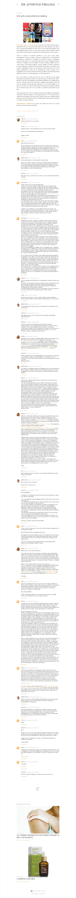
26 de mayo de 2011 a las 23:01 (32, 727)
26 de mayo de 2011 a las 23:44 (31, 761)
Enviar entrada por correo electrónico (30, 111)
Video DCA (23, 766)
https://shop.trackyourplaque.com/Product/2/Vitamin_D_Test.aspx (38, 428)
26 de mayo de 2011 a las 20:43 (32, 707)
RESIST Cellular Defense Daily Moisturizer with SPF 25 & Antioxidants (39, 686)
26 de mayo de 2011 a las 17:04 (31, 526)
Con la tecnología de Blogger (39, 890)
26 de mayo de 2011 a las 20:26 (34, 696)
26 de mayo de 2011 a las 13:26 (32, 353)
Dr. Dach (29, 345)
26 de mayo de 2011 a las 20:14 (31, 601)
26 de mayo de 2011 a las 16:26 (34, 480)
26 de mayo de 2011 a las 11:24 (34, 304)
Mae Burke (42, 893)
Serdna (23, 336)
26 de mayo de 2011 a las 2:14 (34, 218)
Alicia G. (23, 378)
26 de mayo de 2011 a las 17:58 (31, 548)
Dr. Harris (23, 345)
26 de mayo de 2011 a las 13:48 (34, 366)
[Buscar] (58, 4)
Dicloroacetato (25, 756)
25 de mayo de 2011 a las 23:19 (34, 157)
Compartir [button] (19, 111)
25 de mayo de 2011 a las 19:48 (31, 126)
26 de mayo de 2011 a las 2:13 (34, 182)
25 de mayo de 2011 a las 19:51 (31, 140)
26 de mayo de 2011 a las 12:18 (32, 322)
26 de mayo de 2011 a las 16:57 (32, 490)
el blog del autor (52, 572)
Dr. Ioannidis (51, 346)
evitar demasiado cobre (51, 573)
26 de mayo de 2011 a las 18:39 (31, 581)
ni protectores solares (41, 420)
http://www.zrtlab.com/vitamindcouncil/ (31, 426)
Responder (24, 123)
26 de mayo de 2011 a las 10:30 (32, 278)
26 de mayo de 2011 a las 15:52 (29, 471)
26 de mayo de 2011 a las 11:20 (31, 295)
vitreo (22, 140)
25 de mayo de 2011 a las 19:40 (32, 118)
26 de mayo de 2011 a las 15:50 (31, 413)
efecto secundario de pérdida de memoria (38, 340)
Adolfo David (24, 157)
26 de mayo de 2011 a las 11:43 (32, 313)
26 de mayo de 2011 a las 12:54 (31, 336)
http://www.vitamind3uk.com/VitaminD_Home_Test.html (35, 424)
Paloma (23, 119)
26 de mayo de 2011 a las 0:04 (32, 173)
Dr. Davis (56, 344)
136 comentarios (25, 840)
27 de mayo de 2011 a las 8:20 (32, 772)
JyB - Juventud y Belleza (38, 4)
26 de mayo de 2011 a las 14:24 (32, 377)
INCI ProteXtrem (25, 683)
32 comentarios (25, 881)
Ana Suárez (24, 182)
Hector (23, 601)
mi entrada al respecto (44, 348)
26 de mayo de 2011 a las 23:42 (31, 747)
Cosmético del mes (26, 879)
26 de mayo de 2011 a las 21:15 (31, 720)
